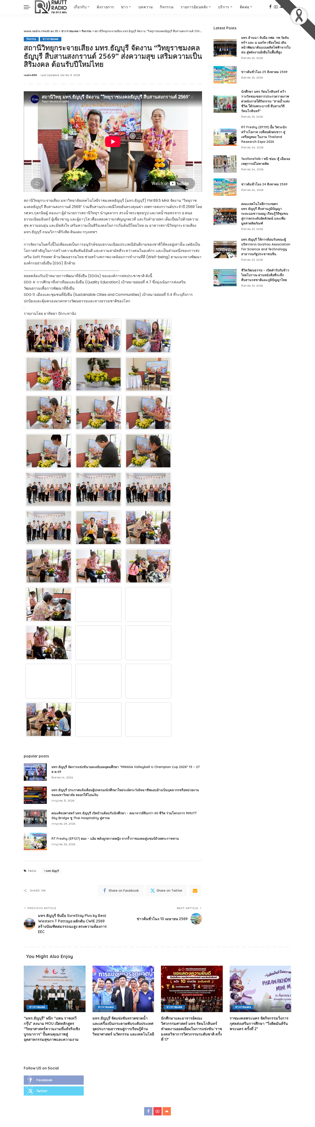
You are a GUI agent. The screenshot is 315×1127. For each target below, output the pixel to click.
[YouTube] (157, 1111)
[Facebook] (270, 7)
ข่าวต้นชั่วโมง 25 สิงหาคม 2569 (264, 72)
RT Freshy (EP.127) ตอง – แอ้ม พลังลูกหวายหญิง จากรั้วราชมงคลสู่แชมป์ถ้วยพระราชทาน (115, 838)
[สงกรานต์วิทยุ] (49, 335)
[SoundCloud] (167, 1111)
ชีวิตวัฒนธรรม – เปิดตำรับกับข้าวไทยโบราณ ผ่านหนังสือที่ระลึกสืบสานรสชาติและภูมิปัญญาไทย (265, 275)
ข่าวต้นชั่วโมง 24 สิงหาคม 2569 (264, 184)
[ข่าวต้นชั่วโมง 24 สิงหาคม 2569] (225, 187)
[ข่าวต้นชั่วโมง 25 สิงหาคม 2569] (225, 74)
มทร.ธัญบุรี (52, 871)
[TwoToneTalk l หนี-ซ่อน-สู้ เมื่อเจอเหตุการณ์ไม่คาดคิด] (225, 164)
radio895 (30, 75)
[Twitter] (54, 1091)
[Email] (195, 890)
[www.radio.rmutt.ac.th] (51, 7)
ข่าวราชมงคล (50, 39)
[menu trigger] (29, 7)
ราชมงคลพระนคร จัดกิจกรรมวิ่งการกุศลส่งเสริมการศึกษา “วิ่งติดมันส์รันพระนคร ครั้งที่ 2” (259, 1023)
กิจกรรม (31, 39)
